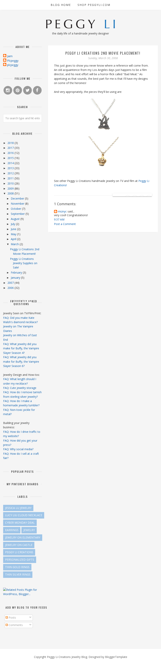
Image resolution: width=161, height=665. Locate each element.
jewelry (29, 530)
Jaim (10, 56)
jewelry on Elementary (22, 537)
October (16, 209)
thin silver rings (17, 574)
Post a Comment (65, 224)
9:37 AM (59, 219)
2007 (11, 283)
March (15, 244)
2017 (11, 148)
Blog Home (61, 5)
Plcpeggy (12, 60)
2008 (11, 193)
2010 (11, 183)
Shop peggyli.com (94, 5)
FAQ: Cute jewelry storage (19, 388)
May (14, 234)
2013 (11, 168)
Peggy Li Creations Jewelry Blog (67, 657)
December (18, 198)
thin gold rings (17, 567)
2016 (11, 153)
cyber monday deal (20, 522)
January (16, 277)
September (18, 214)
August (15, 219)
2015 (11, 158)
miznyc (62, 211)
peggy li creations (19, 552)
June (14, 229)
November (18, 203)
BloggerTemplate (116, 657)
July (13, 224)
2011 (11, 178)
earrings (11, 530)
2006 (11, 288)
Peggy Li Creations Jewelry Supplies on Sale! (23, 263)
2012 (11, 173)
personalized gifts (19, 559)
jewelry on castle (18, 545)
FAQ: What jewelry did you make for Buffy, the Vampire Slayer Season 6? (21, 361)
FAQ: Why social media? (18, 449)
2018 (11, 143)
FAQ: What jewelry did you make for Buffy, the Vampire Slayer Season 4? (21, 348)
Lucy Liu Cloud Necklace (23, 515)
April (14, 239)
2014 (11, 163)
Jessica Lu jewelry (18, 508)
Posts (12, 617)
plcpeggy (12, 65)
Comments (15, 625)
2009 (11, 188)
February (17, 272)
